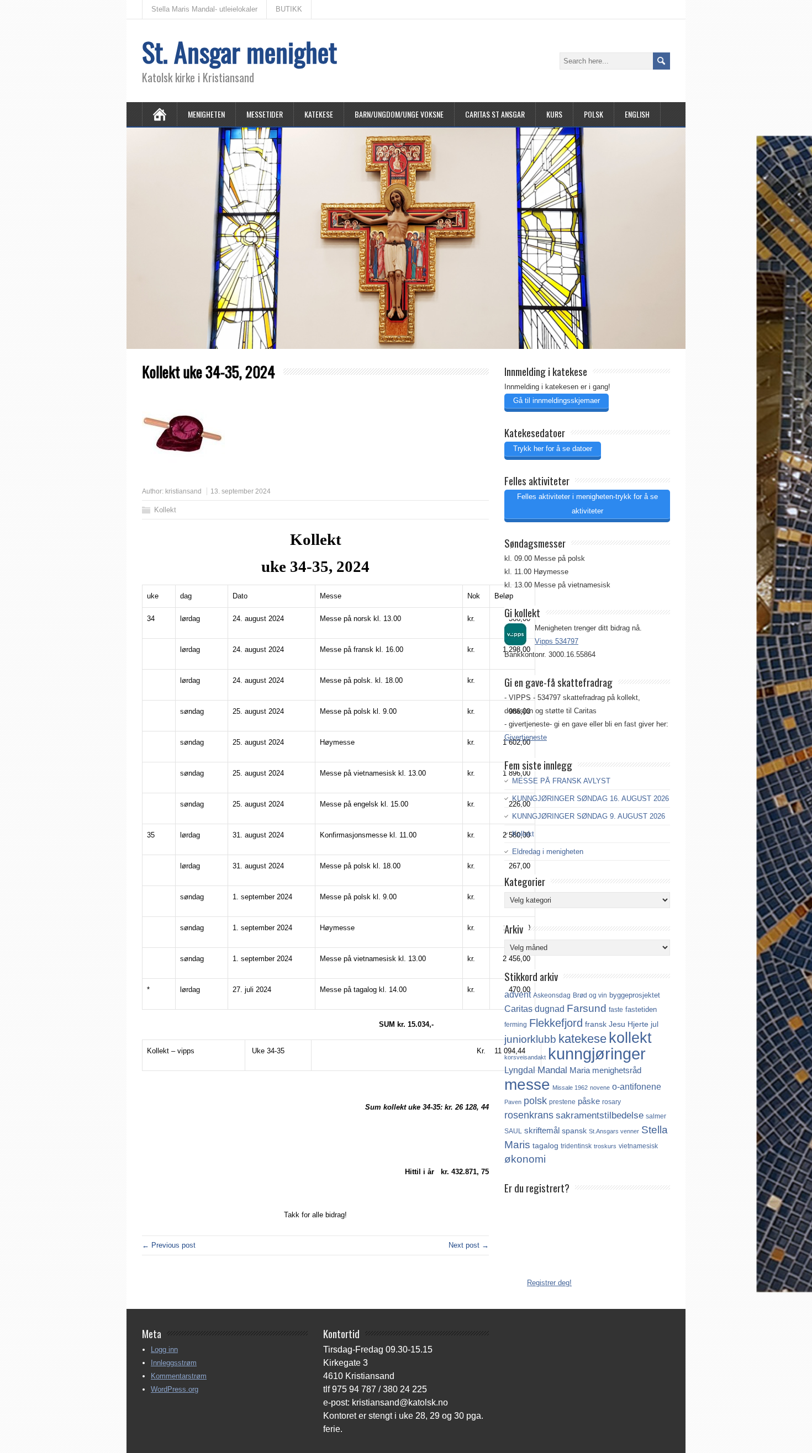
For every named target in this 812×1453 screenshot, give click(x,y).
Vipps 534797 (556, 641)
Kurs (554, 114)
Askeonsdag (552, 995)
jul (654, 1024)
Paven (512, 1102)
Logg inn (164, 1349)
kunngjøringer (597, 1053)
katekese (582, 1039)
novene (600, 1087)
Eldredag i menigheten (547, 851)
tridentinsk (576, 1146)
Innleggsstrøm (174, 1363)
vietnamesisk (638, 1146)
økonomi (525, 1159)
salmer (656, 1116)
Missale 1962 (570, 1087)
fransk (596, 1024)
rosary (611, 1101)
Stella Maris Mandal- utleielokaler (204, 9)
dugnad (550, 1009)
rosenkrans (528, 1115)
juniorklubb (530, 1039)
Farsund (587, 1008)
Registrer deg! (549, 1283)
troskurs (605, 1146)
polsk (535, 1100)
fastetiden (641, 1009)
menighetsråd (616, 1070)
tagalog (545, 1145)
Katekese (318, 114)
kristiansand (183, 491)
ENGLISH (637, 114)
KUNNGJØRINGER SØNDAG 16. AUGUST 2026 (590, 798)
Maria (580, 1070)
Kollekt (165, 510)
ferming (515, 1024)
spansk (574, 1130)
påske (589, 1101)
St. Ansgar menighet (239, 51)
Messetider (264, 114)
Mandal (552, 1070)
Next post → (469, 1245)
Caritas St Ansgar (495, 114)
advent (517, 994)
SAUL (513, 1131)
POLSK (593, 114)
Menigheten (206, 114)
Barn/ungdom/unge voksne (399, 114)
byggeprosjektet (634, 995)
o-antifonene (636, 1086)
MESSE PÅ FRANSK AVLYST (561, 781)
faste (616, 1010)
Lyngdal (519, 1070)
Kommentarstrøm (179, 1376)
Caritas (518, 1009)
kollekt (630, 1038)
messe (527, 1084)
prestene (562, 1102)
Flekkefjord (556, 1023)
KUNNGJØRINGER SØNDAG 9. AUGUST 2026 (588, 816)
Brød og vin (590, 995)
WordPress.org (174, 1389)
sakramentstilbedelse (600, 1115)
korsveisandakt (525, 1057)
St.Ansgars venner (614, 1131)
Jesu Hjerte (628, 1024)
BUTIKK (289, 9)
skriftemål (542, 1130)
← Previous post (169, 1245)
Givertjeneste (525, 737)
